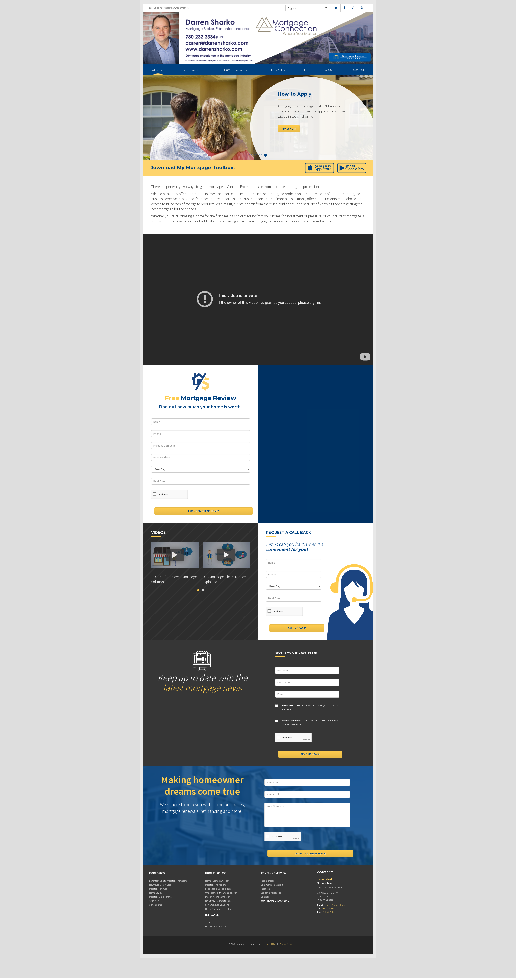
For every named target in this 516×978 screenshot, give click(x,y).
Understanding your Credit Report (221, 892)
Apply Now (289, 128)
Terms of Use (269, 943)
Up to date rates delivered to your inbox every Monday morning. (310, 723)
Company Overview (273, 873)
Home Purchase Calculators (218, 908)
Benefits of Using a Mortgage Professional (168, 880)
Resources (265, 888)
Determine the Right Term (217, 896)
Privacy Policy (285, 943)
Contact (358, 70)
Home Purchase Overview (217, 880)
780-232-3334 (329, 908)
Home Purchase (234, 70)
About (329, 70)
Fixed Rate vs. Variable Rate (218, 888)
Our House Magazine (275, 900)
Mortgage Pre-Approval (216, 884)
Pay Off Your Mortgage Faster (218, 900)
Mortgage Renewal (158, 888)
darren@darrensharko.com (338, 905)
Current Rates (155, 904)
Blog (306, 70)
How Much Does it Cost (160, 884)
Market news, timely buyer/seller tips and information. (310, 707)
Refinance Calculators (215, 926)
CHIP (207, 922)
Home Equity (155, 892)
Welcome (158, 70)
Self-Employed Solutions (217, 904)
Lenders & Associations (271, 892)
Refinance (276, 70)
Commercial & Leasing (272, 884)
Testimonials (267, 880)
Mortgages (191, 70)
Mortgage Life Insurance (160, 896)
